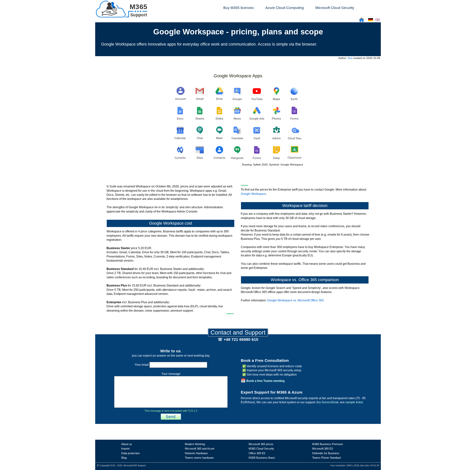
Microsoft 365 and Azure (199, 448)
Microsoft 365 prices (261, 444)
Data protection (130, 453)
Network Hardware (196, 453)
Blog (124, 457)
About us (126, 444)
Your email (142, 364)
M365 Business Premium (327, 444)
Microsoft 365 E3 (322, 448)
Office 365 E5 (257, 453)
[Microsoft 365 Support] (121, 8)
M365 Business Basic (262, 457)
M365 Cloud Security (261, 448)
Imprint (125, 448)
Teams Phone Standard (326, 457)
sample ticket (354, 402)
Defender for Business (325, 453)
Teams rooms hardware (199, 457)
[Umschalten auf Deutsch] (370, 20)
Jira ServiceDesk (327, 402)
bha (350, 58)
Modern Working (195, 444)
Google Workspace (253, 193)
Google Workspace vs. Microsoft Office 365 (295, 300)
